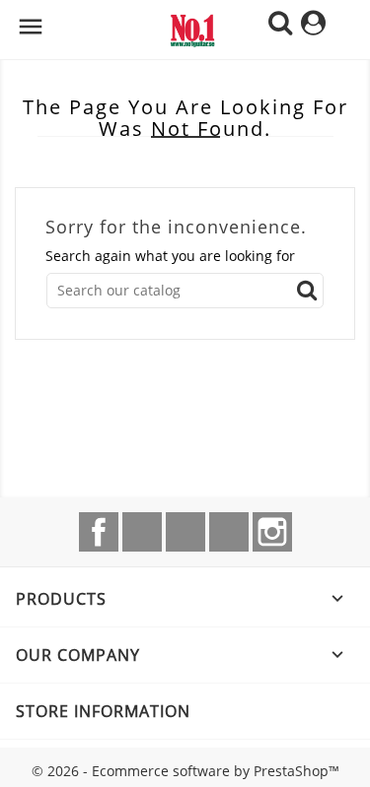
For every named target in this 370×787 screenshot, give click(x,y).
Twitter (142, 532)
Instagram (272, 532)
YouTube (229, 532)
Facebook (98, 532)
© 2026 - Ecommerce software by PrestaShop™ (185, 770)
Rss (185, 532)
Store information (103, 711)
